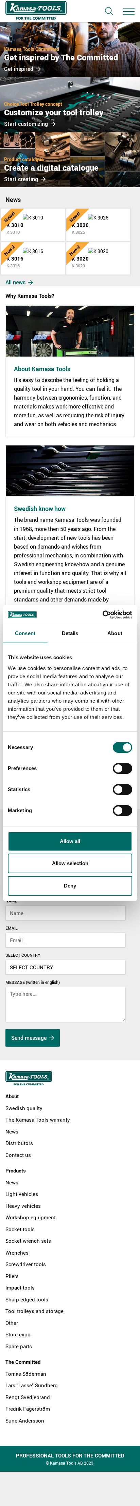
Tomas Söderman (25, 1373)
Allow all (70, 841)
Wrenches (17, 1252)
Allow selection (70, 863)
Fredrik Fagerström (27, 1408)
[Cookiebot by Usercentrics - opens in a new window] (102, 614)
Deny (70, 886)
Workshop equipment (30, 1217)
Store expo (18, 1334)
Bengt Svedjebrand (27, 1397)
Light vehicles (21, 1193)
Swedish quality (23, 1108)
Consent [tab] (25, 633)
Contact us (18, 1154)
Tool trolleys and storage (34, 1311)
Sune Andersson (24, 1420)
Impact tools (20, 1287)
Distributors (19, 1143)
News (11, 1131)
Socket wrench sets (28, 1240)
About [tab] (114, 633)
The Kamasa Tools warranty (37, 1119)
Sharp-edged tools (26, 1299)
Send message (29, 1038)
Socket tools (20, 1229)
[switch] (122, 768)
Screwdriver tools (25, 1264)
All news (16, 282)
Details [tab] (70, 633)
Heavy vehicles (23, 1205)
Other (11, 1322)
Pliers (12, 1276)
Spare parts (18, 1346)
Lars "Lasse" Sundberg (31, 1385)
